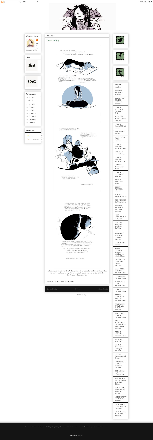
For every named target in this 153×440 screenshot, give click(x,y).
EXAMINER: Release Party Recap (119, 167)
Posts (31, 136)
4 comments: (70, 281)
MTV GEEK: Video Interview (120, 153)
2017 (30, 98)
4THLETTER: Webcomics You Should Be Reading (120, 390)
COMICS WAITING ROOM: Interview (120, 146)
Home (77, 289)
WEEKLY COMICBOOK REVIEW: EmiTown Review (120, 297)
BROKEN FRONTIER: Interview (119, 189)
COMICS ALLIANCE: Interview (119, 174)
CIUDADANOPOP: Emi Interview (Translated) (120, 406)
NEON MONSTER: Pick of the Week (120, 217)
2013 (30, 110)
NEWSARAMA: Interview (120, 244)
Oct (29, 100)
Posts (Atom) (81, 295)
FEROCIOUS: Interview (119, 340)
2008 (30, 122)
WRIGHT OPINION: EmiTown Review (120, 334)
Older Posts (103, 289)
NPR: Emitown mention (120, 132)
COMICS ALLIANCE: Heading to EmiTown (119, 347)
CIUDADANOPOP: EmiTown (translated (120, 414)
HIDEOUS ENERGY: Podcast (121, 195)
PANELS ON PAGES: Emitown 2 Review (120, 118)
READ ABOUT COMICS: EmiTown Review (120, 315)
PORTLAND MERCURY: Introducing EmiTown (119, 225)
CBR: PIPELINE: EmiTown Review (120, 201)
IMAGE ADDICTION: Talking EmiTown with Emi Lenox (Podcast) (120, 324)
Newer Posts (51, 289)
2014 (30, 107)
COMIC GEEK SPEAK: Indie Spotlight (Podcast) (120, 307)
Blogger (80, 435)
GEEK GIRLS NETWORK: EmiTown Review (120, 271)
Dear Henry (52, 40)
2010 (30, 116)
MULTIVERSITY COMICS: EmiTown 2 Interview (120, 101)
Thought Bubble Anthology (78, 275)
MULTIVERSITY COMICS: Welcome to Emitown (120, 364)
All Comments (34, 139)
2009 (30, 119)
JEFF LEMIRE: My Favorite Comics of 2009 (120, 373)
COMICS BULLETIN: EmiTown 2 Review (119, 110)
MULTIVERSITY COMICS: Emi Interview (120, 399)
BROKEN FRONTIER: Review (119, 182)
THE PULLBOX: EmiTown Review (120, 277)
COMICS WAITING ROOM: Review (120, 159)
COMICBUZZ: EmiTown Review (120, 290)
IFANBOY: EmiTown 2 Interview (118, 92)
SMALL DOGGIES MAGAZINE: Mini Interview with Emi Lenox (120, 252)
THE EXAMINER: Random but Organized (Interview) (119, 235)
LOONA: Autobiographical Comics (120, 356)
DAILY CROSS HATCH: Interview (120, 139)
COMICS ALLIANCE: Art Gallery (120, 126)
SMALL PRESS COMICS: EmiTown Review (120, 284)
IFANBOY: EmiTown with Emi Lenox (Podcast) (119, 208)
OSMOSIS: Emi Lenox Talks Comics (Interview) (120, 262)
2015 (30, 104)
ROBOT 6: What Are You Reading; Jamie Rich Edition (120, 381)
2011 (30, 113)
